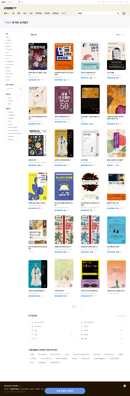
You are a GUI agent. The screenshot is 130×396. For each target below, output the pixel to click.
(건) (42, 80)
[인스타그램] (125, 386)
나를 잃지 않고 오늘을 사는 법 (115, 291)
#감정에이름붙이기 (99, 359)
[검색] (19, 2)
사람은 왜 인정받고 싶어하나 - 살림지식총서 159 (116, 118)
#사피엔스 (33, 359)
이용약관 (6, 389)
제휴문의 (38, 389)
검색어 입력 (10, 88)
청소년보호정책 (24, 389)
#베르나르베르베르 (61, 359)
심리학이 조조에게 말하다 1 (63, 160)
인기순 (117, 34)
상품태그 (7, 109)
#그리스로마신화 (46, 359)
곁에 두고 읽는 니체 (113, 203)
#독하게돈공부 (55, 363)
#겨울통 (120, 354)
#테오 (67, 354)
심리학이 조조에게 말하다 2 (36, 291)
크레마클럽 (10, 8)
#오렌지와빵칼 (114, 359)
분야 (23, 2)
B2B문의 (32, 389)
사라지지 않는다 (59, 291)
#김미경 (74, 359)
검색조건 (7, 94)
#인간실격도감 (109, 354)
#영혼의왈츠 (42, 363)
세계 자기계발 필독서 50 (62, 117)
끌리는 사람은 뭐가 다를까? (115, 160)
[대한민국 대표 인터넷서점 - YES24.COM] (3, 2)
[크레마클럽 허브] (124, 13)
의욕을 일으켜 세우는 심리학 (36, 203)
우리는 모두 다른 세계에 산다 (89, 291)
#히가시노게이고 (55, 354)
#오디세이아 (42, 354)
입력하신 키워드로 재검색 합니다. (21, 89)
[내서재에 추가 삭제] (43, 67)
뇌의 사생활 (110, 73)
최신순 (122, 34)
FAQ (43, 389)
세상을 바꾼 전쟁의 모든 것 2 (89, 247)
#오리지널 (97, 354)
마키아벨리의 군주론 (113, 247)
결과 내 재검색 (9, 85)
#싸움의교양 (85, 359)
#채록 (32, 354)
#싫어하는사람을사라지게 (81, 354)
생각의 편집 (84, 160)
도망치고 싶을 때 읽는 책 (88, 73)
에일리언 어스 (32, 160)
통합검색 (10, 2)
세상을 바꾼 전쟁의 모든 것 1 (63, 247)
